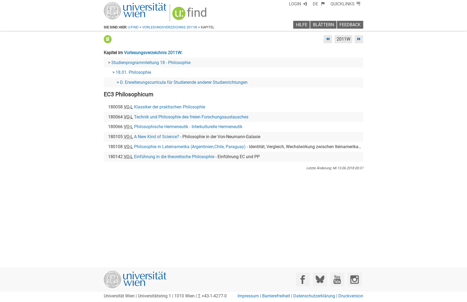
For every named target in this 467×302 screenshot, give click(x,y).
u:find (133, 27)
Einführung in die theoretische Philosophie (174, 156)
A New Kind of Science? (156, 136)
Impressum (248, 295)
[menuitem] (319, 4)
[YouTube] (337, 279)
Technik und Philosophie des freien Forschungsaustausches (191, 117)
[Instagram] (354, 279)
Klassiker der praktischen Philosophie (169, 106)
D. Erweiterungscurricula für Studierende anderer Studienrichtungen (184, 82)
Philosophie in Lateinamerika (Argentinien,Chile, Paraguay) (190, 146)
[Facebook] (303, 279)
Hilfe (301, 24)
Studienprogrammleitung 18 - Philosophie (151, 62)
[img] (190, 15)
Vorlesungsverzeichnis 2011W (169, 27)
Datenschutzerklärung (314, 295)
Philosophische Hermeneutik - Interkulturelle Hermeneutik (188, 126)
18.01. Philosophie (133, 72)
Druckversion (350, 295)
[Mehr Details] (108, 39)
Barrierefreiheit (276, 295)
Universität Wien (122, 4)
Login (295, 3)
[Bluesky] (320, 279)
